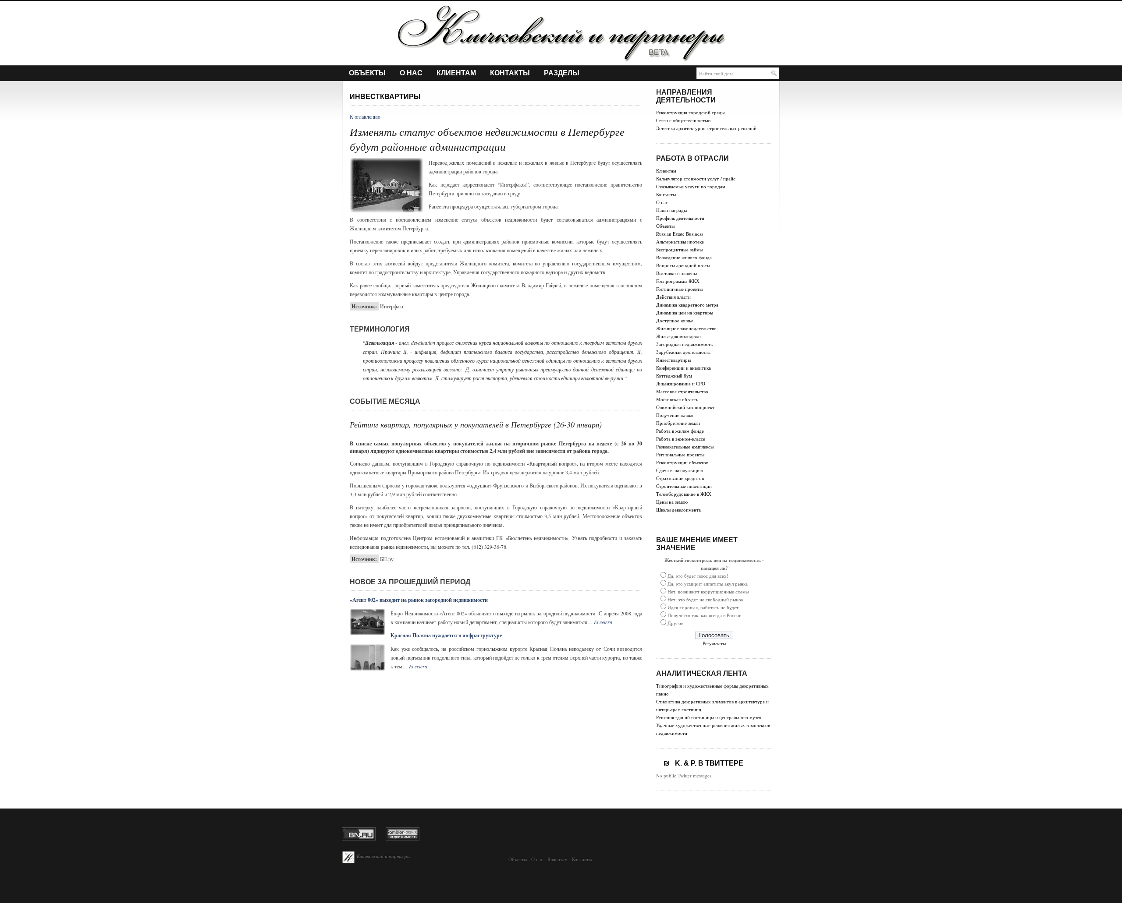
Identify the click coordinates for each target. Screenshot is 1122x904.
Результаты (714, 643)
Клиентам (456, 73)
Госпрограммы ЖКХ (677, 281)
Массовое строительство (682, 391)
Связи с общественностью (683, 120)
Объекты (367, 73)
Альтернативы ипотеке (680, 241)
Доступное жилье (674, 320)
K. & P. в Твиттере (706, 763)
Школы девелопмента (678, 509)
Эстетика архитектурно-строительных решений (706, 128)
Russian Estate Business (679, 233)
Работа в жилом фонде (680, 430)
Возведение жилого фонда (684, 257)
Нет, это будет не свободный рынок (705, 599)
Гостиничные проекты (679, 289)
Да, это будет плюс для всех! (698, 575)
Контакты (510, 73)
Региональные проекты (680, 454)
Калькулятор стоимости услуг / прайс (695, 178)
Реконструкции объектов (682, 462)
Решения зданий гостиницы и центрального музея (708, 717)
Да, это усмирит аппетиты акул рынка (708, 583)
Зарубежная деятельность (683, 352)
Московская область (677, 399)
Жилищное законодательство (686, 328)
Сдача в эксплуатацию (679, 470)
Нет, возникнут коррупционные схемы (708, 591)
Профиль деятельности (680, 218)
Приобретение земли (678, 423)
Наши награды (671, 210)
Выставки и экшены (676, 273)
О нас (411, 73)
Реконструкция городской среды (690, 112)
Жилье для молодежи (678, 336)
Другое (675, 623)
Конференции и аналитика (683, 367)
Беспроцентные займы (679, 249)
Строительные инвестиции (684, 486)
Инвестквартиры (673, 360)
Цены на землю (672, 501)
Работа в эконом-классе (680, 438)
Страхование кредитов (680, 478)
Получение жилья (674, 415)
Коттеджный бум (674, 375)
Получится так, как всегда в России (705, 615)
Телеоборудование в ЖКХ (683, 494)
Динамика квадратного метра (687, 304)
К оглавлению (365, 116)
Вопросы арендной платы (683, 265)
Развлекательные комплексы (685, 446)
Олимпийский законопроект (685, 407)
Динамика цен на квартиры (684, 312)
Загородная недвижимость (684, 344)
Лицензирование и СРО (680, 383)
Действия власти (673, 296)
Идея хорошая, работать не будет (703, 607)
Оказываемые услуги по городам (690, 186)
